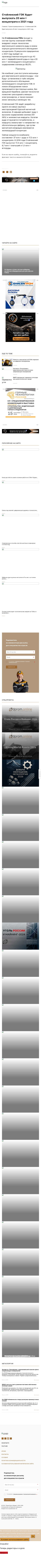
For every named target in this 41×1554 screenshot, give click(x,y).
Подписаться (9, 1499)
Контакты (5, 1454)
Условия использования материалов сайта (17, 1463)
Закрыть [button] (4, 1553)
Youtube (4, 1446)
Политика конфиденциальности (13, 1460)
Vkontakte (5, 1443)
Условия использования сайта (14, 1539)
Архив (3, 1451)
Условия (4, 1457)
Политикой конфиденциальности (29, 1494)
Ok (33, 1536)
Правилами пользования (20, 661)
